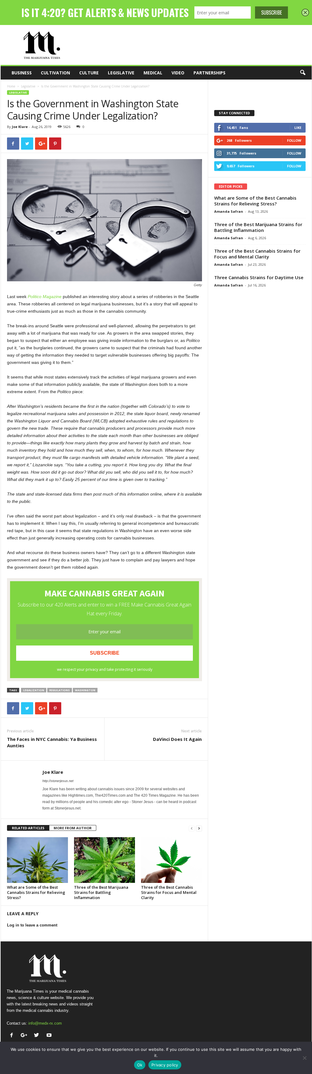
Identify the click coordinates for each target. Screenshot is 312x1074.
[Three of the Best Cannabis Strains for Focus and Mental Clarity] (171, 860)
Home (11, 86)
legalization (33, 690)
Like (297, 127)
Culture (89, 73)
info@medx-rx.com (45, 1023)
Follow (294, 140)
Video (178, 73)
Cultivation (55, 73)
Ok (140, 1064)
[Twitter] (38, 1035)
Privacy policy (164, 1064)
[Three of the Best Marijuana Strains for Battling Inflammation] (104, 860)
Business (22, 73)
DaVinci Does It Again (177, 739)
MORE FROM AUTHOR (73, 828)
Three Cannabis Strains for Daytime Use (258, 277)
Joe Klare (20, 126)
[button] (302, 73)
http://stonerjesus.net (57, 781)
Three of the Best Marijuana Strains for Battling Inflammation (101, 892)
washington (85, 690)
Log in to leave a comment (32, 925)
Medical (153, 73)
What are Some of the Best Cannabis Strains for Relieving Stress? (36, 892)
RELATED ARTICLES (28, 828)
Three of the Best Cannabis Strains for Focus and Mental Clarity (169, 892)
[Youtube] (49, 1035)
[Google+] (25, 1035)
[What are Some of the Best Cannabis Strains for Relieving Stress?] (37, 860)
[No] (304, 1058)
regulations (59, 690)
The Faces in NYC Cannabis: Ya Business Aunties (52, 742)
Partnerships (209, 73)
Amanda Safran (228, 211)
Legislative (121, 73)
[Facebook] (13, 1035)
